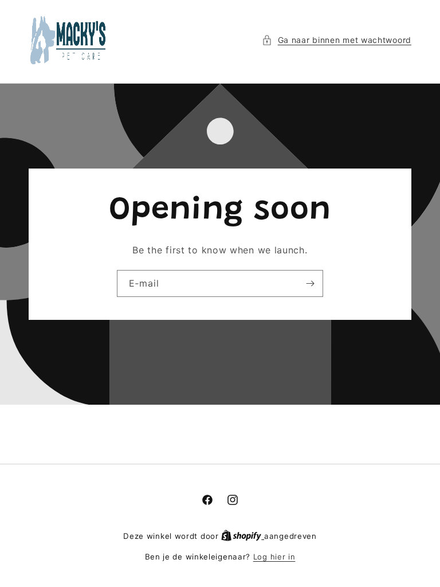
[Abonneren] (310, 283)
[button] (336, 40)
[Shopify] (242, 536)
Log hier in (274, 556)
